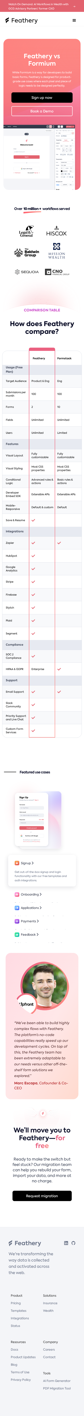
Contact (49, 1357)
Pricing (16, 1303)
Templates (18, 1311)
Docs (14, 1349)
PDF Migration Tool (57, 1388)
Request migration (42, 1196)
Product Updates (23, 1357)
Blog (14, 1365)
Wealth (48, 1311)
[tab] (42, 870)
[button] (74, 20)
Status (15, 1326)
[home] (20, 20)
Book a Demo (41, 111)
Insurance (50, 1303)
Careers (49, 1349)
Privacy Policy (21, 1380)
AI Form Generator (56, 1381)
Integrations (20, 1318)
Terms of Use (20, 1372)
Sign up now (41, 97)
